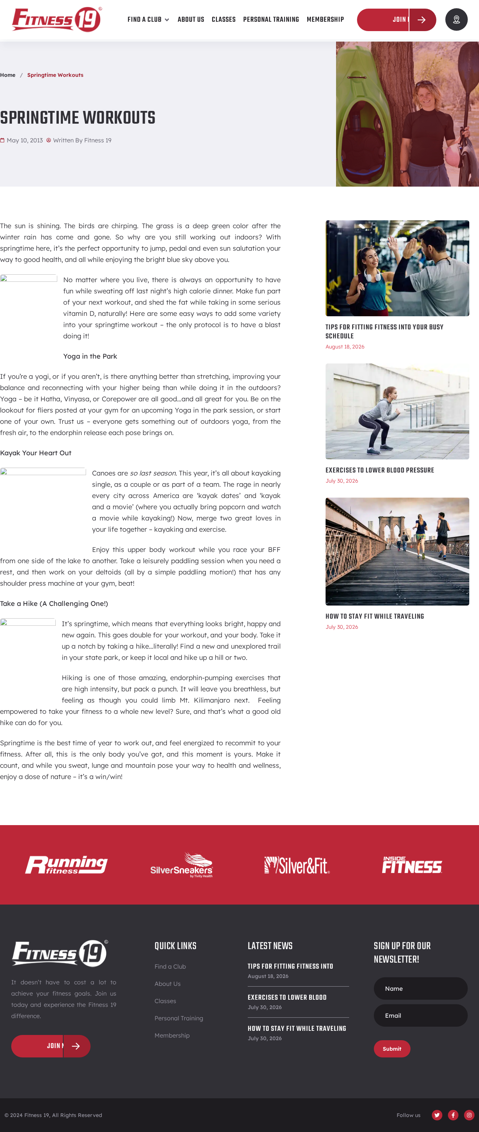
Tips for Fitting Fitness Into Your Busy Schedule (385, 332)
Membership (172, 1035)
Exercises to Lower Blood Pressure (380, 470)
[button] (149, 19)
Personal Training (179, 1018)
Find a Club (170, 966)
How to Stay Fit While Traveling (375, 616)
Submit (392, 1048)
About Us (168, 983)
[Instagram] (469, 1115)
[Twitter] (437, 1115)
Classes (165, 1001)
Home (7, 75)
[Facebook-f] (453, 1115)
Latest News (270, 946)
